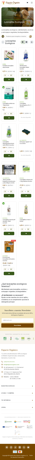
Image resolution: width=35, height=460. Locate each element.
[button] (9, 79)
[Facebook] (6, 447)
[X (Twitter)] (24, 447)
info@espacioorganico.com (11, 364)
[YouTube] (28, 447)
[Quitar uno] (5, 75)
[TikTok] (15, 447)
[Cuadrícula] (23, 42)
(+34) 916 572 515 (9, 361)
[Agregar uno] (11, 75)
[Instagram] (11, 447)
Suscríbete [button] (17, 325)
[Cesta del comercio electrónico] (27, 2)
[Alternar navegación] (32, 3)
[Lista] (26, 42)
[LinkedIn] (19, 447)
